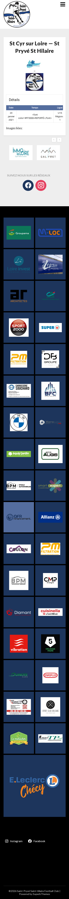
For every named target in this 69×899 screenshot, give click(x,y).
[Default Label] (40, 185)
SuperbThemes (41, 893)
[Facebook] (28, 185)
